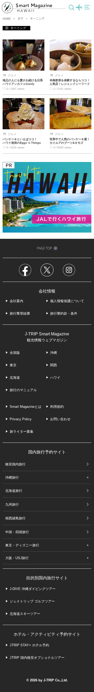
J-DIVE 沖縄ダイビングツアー (33, 589)
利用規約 (57, 407)
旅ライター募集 (21, 431)
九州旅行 (12, 504)
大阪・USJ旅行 (17, 558)
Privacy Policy (21, 419)
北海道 (15, 377)
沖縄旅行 (12, 477)
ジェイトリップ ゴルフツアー (32, 601)
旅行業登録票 (20, 313)
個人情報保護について (67, 301)
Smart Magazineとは (25, 407)
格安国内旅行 (15, 464)
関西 (53, 365)
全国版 (15, 353)
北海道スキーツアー (25, 614)
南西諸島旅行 (15, 518)
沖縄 (53, 353)
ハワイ (55, 377)
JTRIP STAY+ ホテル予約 (29, 645)
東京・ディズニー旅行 (22, 545)
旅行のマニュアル (23, 390)
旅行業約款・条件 (63, 313)
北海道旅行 (13, 491)
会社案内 (16, 301)
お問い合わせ (60, 419)
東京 (13, 365)
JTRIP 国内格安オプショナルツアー (37, 658)
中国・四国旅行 (17, 532)
